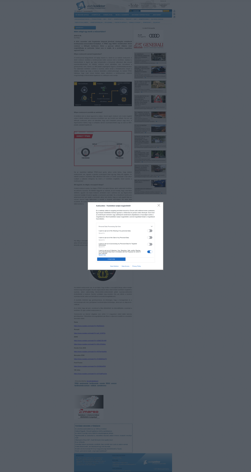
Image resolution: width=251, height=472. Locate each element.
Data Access (125, 266)
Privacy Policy (136, 266)
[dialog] (125, 236)
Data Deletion (114, 266)
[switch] (149, 230)
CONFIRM (111, 259)
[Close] (159, 206)
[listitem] (125, 226)
